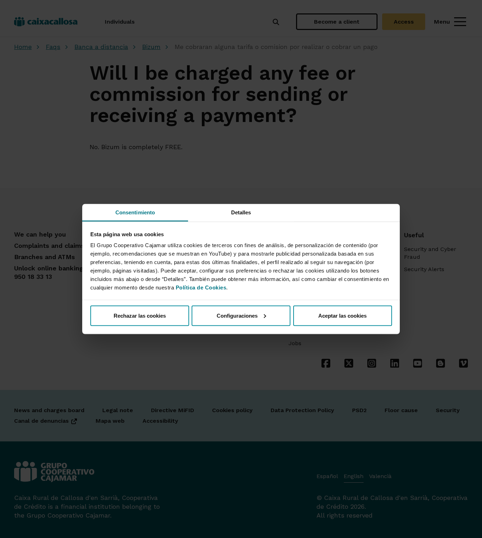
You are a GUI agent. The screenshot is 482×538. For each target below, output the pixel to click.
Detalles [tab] (241, 212)
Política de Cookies (201, 288)
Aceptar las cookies (342, 315)
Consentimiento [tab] (135, 212)
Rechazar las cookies (140, 315)
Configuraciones (237, 315)
